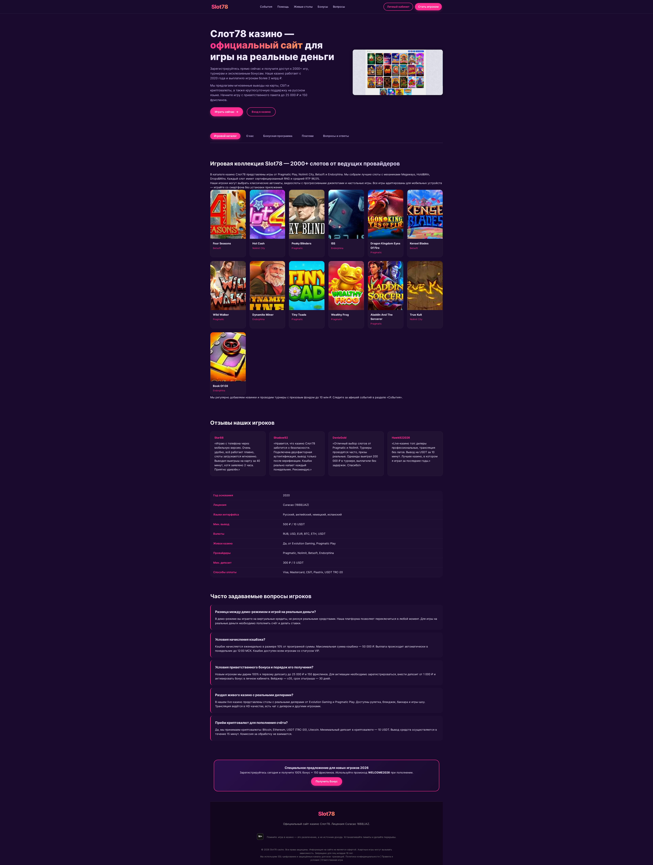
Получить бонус (327, 781)
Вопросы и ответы (336, 136)
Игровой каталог (225, 136)
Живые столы (303, 6)
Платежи (308, 136)
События (266, 6)
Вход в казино (261, 111)
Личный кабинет (398, 6)
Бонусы (323, 6)
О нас (250, 136)
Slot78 (219, 6)
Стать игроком (428, 6)
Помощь (283, 6)
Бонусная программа (277, 136)
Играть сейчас (226, 111)
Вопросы (339, 6)
